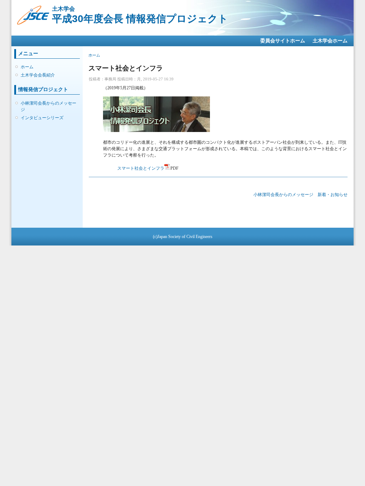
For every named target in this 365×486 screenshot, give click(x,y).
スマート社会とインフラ (140, 168)
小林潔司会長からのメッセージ (48, 106)
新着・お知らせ (333, 194)
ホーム (27, 66)
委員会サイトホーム (282, 40)
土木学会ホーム (330, 40)
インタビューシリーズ (42, 117)
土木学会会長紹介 (38, 75)
